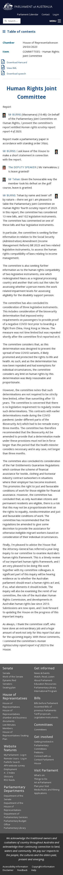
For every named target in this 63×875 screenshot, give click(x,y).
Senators (7, 683)
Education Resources (45, 683)
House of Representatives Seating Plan (15, 735)
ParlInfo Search (12, 762)
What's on (39, 775)
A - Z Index (9, 772)
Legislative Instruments (46, 717)
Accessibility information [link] (15, 866)
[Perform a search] (5, 20)
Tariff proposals (42, 713)
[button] (55, 21)
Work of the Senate (13, 676)
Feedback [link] (22, 870)
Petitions (38, 752)
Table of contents (20, 31)
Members (8, 728)
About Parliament (43, 680)
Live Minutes (9, 724)
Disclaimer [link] (8, 870)
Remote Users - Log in (15, 758)
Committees (40, 729)
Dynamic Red (9, 680)
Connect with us (42, 756)
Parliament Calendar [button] (27, 14)
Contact (46, 14)
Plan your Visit (41, 786)
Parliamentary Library (45, 687)
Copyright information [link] (43, 866)
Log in (56, 14)
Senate (6, 673)
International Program (45, 691)
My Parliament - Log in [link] (15, 754)
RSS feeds (9, 780)
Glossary (8, 776)
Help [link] (33, 870)
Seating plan (9, 687)
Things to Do (40, 778)
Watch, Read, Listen (44, 676)
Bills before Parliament (46, 703)
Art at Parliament (42, 782)
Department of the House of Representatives (13, 806)
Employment (10, 769)
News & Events (42, 673)
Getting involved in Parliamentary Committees (43, 745)
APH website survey (14, 765)
